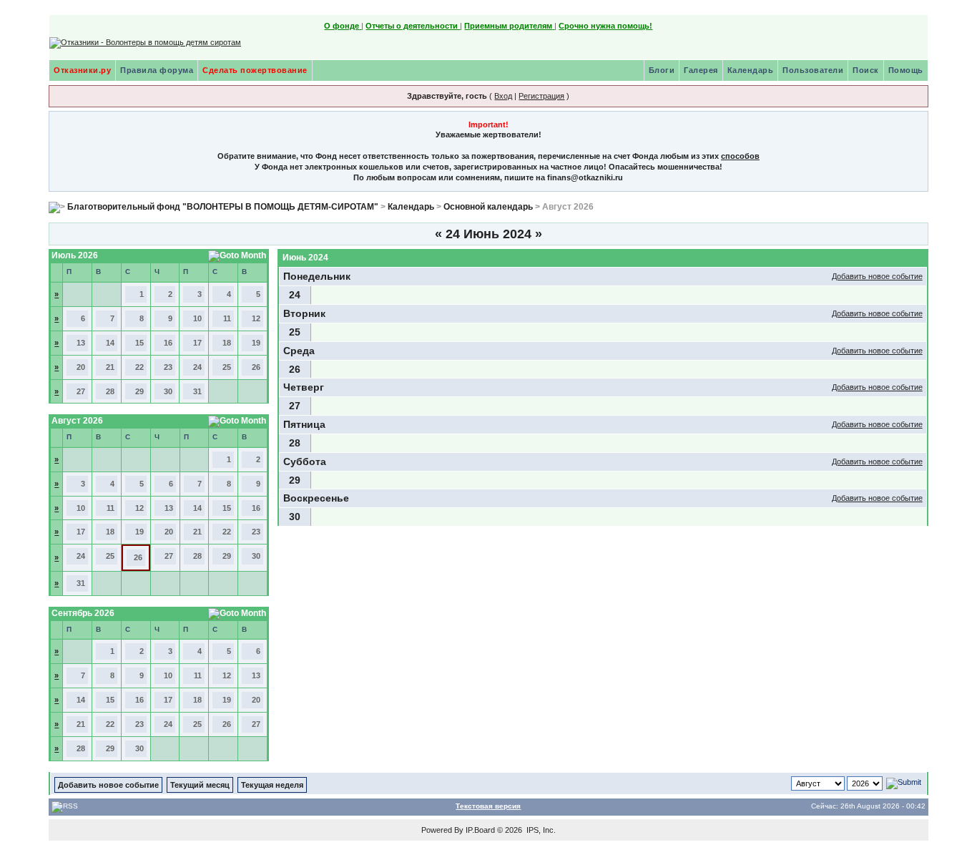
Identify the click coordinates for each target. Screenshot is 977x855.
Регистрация (541, 96)
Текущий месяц (200, 785)
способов (740, 156)
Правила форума (156, 70)
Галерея (701, 70)
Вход (503, 96)
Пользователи (812, 70)
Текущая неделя (272, 785)
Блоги (662, 70)
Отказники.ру (82, 70)
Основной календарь (488, 207)
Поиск (866, 70)
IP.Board (480, 830)
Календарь (750, 70)
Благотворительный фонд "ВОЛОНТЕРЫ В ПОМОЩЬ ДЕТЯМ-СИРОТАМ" (222, 207)
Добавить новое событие (877, 276)
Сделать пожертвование (255, 70)
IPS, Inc (540, 830)
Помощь (905, 70)
